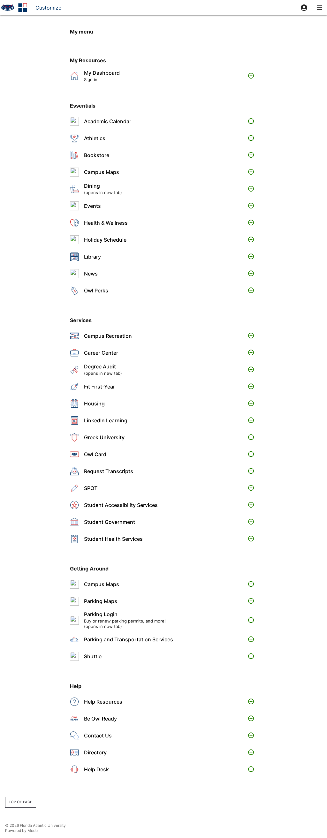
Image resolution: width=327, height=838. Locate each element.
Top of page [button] (20, 802)
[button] (304, 7)
